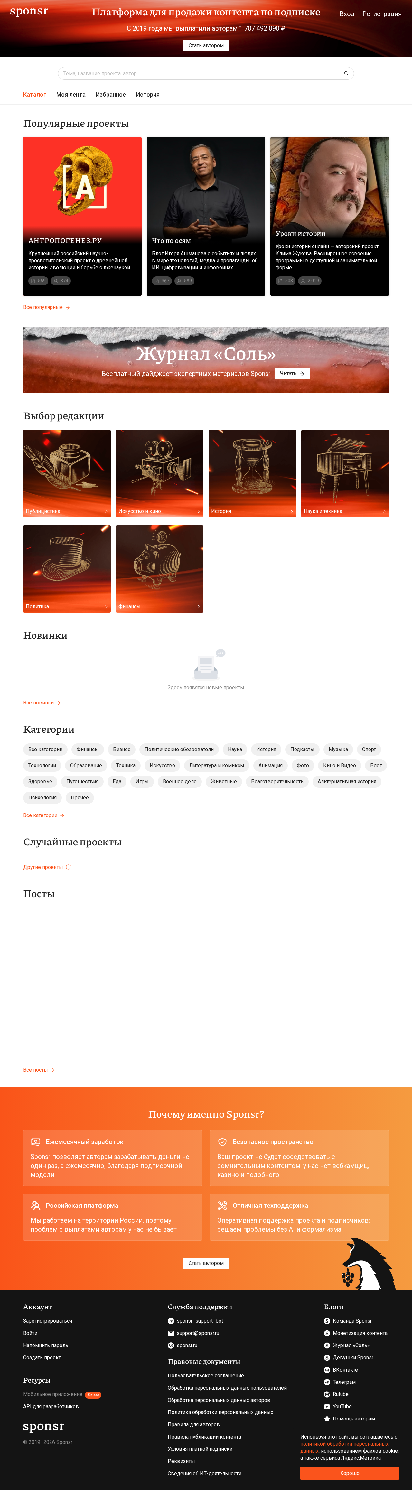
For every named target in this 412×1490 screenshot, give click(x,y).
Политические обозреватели (179, 749)
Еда (117, 781)
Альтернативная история (347, 781)
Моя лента (71, 94)
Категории (49, 728)
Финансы (88, 749)
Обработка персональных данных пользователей (227, 1388)
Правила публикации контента (204, 1437)
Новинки (45, 634)
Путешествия (82, 781)
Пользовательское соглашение (206, 1376)
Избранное (111, 94)
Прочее (80, 798)
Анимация (270, 765)
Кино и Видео (339, 765)
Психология (42, 798)
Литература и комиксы (216, 765)
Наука (235, 749)
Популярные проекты (76, 122)
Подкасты (302, 749)
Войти (30, 1333)
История (148, 94)
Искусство (162, 765)
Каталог (34, 94)
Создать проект (42, 1358)
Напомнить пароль (45, 1345)
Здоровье (40, 781)
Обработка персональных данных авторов (219, 1400)
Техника (126, 765)
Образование (86, 765)
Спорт (369, 749)
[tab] (34, 95)
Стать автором (206, 45)
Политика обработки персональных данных (220, 1412)
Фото (303, 765)
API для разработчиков (51, 1406)
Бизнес (121, 749)
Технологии (42, 765)
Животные (224, 781)
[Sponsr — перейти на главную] (29, 11)
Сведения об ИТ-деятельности (204, 1473)
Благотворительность (277, 781)
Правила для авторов (194, 1424)
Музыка (338, 749)
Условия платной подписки (200, 1449)
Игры (142, 781)
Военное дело (180, 781)
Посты (39, 893)
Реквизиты (181, 1461)
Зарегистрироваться (47, 1321)
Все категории (45, 749)
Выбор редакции (63, 415)
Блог (376, 765)
